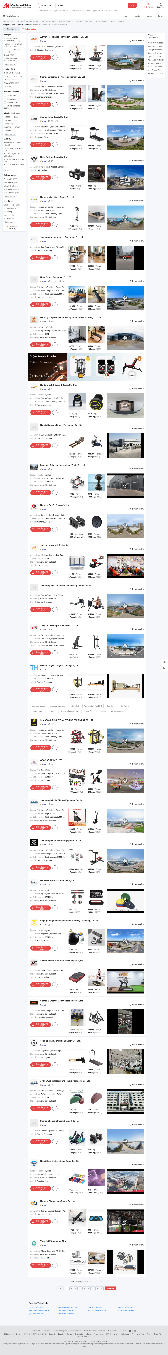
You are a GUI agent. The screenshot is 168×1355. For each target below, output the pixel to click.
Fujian (9, 218)
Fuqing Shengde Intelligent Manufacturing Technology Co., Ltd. (70, 920)
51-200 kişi (11, 182)
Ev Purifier (125, 706)
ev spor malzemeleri (58, 706)
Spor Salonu (112, 706)
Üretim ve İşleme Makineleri (10, 59)
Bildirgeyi (46, 1331)
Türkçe (149, 1334)
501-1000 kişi (11, 192)
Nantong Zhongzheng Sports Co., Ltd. (57, 1201)
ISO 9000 (10, 130)
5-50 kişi (10, 179)
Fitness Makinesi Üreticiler (67, 1307)
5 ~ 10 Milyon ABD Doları (14, 149)
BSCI (8, 123)
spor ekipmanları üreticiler (59, 11)
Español (61, 1334)
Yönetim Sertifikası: (38, 93)
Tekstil (9, 55)
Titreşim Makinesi (117, 711)
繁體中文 (36, 1334)
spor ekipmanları (38, 706)
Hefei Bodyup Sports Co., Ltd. (54, 157)
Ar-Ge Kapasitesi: (37, 130)
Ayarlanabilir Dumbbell (93, 706)
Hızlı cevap (11, 99)
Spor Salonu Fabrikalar (66, 1313)
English (18, 1334)
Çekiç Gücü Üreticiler (36, 1307)
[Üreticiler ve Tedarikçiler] (17, 5)
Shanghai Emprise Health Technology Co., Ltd (61, 1000)
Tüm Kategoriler (12, 16)
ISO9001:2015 (12, 127)
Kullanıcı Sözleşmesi (60, 1331)
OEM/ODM (11, 95)
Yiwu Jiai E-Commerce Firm (53, 1241)
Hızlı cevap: (35, 90)
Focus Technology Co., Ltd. (83, 1341)
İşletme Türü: (35, 207)
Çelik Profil (87, 711)
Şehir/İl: (33, 50)
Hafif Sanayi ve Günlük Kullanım (13, 45)
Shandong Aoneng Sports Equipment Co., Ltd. (61, 237)
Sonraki (109, 1288)
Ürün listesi (11, 29)
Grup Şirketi (10, 79)
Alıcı (125, 16)
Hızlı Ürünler (112, 1331)
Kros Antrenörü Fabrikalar (97, 1310)
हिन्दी (133, 1334)
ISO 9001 (11, 117)
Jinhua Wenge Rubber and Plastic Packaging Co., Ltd (65, 1080)
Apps (149, 16)
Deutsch (70, 1334)
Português (79, 1334)
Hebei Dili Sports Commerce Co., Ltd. (57, 880)
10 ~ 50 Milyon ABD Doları (12, 154)
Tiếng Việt (157, 1334)
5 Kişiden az (11, 186)
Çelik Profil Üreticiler (156, 43)
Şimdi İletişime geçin (42, 57)
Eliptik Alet (51, 711)
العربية (116, 1334)
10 (90, 1282)
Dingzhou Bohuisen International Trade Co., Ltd (62, 465)
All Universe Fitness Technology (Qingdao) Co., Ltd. (64, 36)
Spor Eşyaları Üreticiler (125, 1307)
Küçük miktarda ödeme (12, 107)
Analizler (123, 1331)
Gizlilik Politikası (76, 1331)
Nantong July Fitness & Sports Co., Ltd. (58, 385)
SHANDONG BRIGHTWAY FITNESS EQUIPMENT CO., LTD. (67, 720)
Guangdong (12, 205)
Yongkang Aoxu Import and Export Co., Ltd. (60, 1040)
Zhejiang (10, 208)
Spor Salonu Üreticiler (157, 46)
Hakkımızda (36, 1331)
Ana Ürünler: (35, 46)
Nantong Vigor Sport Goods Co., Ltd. (57, 197)
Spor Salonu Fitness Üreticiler (39, 1310)
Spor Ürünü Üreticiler (95, 1307)
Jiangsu (9, 215)
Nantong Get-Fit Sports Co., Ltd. (55, 505)
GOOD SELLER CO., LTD (51, 760)
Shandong (10, 211)
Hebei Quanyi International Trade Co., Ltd (59, 1161)
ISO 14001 (10, 120)
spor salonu (101, 711)
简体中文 (27, 1334)
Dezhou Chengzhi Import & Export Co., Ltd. (60, 1120)
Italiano (88, 1334)
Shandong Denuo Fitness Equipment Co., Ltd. (61, 840)
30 (95, 1282)
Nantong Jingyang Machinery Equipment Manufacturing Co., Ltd (70, 317)
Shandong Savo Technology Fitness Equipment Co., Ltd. (66, 585)
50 (101, 1282)
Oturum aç (161, 7)
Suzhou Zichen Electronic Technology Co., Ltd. (62, 960)
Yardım (138, 16)
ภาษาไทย (140, 1334)
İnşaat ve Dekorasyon (13, 50)
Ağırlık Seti (75, 706)
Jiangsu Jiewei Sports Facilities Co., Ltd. (59, 625)
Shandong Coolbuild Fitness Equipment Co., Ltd (62, 76)
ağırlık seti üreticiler (100, 11)
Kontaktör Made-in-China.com (95, 1331)
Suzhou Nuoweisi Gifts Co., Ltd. (55, 545)
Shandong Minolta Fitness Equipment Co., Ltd (61, 800)
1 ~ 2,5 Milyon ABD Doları (14, 165)
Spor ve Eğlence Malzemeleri (12, 39)
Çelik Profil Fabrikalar (36, 1313)
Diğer (8, 86)
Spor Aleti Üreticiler (156, 60)
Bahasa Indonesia (84, 1336)
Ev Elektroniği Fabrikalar (126, 1310)
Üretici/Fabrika (13, 76)
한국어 (108, 1334)
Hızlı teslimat (12, 102)
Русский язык (98, 1334)
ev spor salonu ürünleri (69, 711)
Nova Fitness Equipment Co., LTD (55, 277)
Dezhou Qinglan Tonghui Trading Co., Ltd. (59, 665)
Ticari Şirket (12, 73)
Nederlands (125, 1334)
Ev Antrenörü (37, 711)
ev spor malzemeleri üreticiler (80, 11)
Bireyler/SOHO (12, 83)
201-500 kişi (11, 189)
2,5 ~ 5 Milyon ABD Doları (14, 160)
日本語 (44, 1334)
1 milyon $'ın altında (12, 143)
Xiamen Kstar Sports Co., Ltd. (54, 117)
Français (52, 1334)
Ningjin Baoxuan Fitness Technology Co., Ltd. (61, 425)
